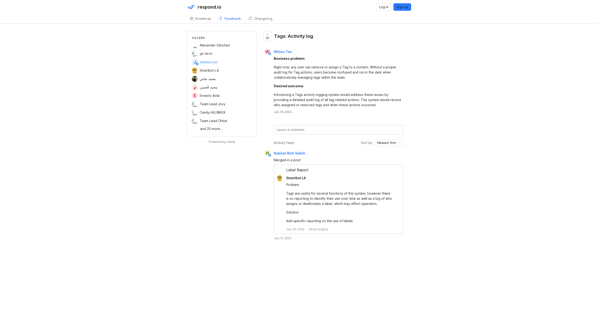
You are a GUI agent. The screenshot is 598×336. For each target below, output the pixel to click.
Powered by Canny (222, 142)
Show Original (318, 229)
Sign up (402, 7)
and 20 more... (211, 129)
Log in (383, 7)
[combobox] (389, 143)
